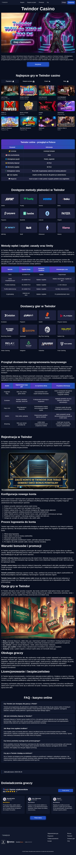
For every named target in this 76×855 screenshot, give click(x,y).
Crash (46, 81)
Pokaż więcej (38, 817)
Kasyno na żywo (27, 81)
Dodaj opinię (65, 790)
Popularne (9, 81)
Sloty (64, 81)
